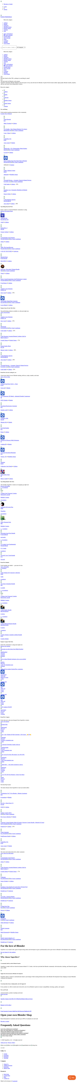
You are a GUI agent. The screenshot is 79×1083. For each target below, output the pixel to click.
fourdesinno (3, 757)
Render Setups (13, 340)
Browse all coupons (5, 646)
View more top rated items (7, 853)
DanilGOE (3, 826)
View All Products (8, 33)
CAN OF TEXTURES (6, 251)
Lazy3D (6, 152)
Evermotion (3, 797)
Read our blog (4, 994)
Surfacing (16, 251)
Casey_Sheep (7, 133)
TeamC (2, 273)
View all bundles (5, 566)
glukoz (2, 241)
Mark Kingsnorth (5, 932)
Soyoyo (2, 910)
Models (13, 142)
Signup (5, 9)
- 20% (16, 203)
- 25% (16, 184)
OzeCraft (3, 388)
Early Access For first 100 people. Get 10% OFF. (13, 754)
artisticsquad (4, 727)
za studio (3, 587)
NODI (2, 807)
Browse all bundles (5, 486)
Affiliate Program (8, 1065)
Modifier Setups (14, 174)
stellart (2, 777)
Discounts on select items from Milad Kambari (12, 649)
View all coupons (5, 721)
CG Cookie (3, 548)
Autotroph (14, 1081)
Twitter (5, 1054)
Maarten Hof (4, 422)
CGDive (3, 614)
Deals (5, 39)
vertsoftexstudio (4, 747)
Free (5, 31)
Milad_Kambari (7, 123)
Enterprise (6, 1067)
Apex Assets (7, 142)
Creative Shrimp (5, 638)
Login (5, 6)
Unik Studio (7, 184)
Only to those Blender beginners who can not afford (13, 659)
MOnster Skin (4, 724)
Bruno (2, 432)
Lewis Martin (4, 305)
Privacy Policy (11, 1042)
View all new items (5, 377)
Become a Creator (8, 4)
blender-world (4, 410)
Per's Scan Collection (6, 816)
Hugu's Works (7, 194)
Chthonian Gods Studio (6, 466)
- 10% (13, 292)
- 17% (18, 340)
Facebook (6, 1055)
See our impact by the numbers (8, 952)
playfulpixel (3, 674)
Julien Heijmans (4, 922)
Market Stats (7, 1068)
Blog (5, 1077)
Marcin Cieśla (4, 350)
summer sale (4, 681)
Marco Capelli (4, 478)
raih (1, 687)
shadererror (3, 767)
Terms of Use (4, 1042)
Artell (2, 222)
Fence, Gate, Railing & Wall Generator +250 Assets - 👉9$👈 (16, 734)
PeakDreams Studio (5, 836)
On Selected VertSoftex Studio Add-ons (10, 744)
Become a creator (5, 1021)
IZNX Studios (4, 400)
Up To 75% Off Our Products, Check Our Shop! (12, 774)
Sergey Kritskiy (4, 881)
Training (12, 164)
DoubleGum (4, 891)
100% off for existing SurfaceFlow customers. (12, 669)
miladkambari (4, 652)
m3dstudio (3, 737)
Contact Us (6, 1078)
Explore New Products (6, 113)
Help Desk (6, 1074)
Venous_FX (3, 456)
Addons (15, 123)
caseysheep (3, 710)
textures (2, 662)
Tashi (2, 576)
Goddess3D (3, 444)
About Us (6, 1064)
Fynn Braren (4, 283)
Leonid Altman (4, 340)
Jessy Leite (3, 292)
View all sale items (5, 312)
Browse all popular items (7, 211)
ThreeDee (3, 511)
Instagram (6, 1056)
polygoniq (3, 537)
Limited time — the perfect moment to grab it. (12, 764)
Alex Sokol (6, 203)
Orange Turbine (4, 232)
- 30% (14, 350)
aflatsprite (6, 174)
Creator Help (7, 1075)
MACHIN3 (3, 261)
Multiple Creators (5, 497)
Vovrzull (3, 559)
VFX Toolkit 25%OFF (6, 707)
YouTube (6, 1058)
